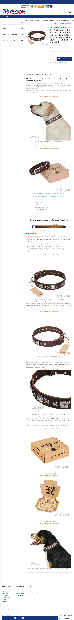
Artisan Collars (37, 20)
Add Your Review (63, 62)
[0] (70, 13)
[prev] (66, 20)
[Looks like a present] (49, 498)
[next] (71, 20)
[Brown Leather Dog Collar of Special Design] (49, 391)
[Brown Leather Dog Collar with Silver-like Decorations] (49, 170)
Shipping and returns (41, 74)
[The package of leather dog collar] (49, 450)
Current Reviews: (53, 62)
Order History (19, 591)
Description (30, 74)
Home (27, 20)
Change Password (20, 593)
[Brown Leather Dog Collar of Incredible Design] (49, 276)
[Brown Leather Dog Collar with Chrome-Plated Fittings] (49, 333)
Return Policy (5, 595)
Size (51, 47)
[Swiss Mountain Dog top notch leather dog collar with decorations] (49, 545)
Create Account (19, 595)
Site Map (4, 599)
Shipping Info (5, 591)
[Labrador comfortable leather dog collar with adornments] (49, 118)
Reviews (52, 74)
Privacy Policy (5, 593)
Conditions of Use (6, 597)
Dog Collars (31, 20)
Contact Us (4, 601)
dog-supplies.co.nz (15, 615)
